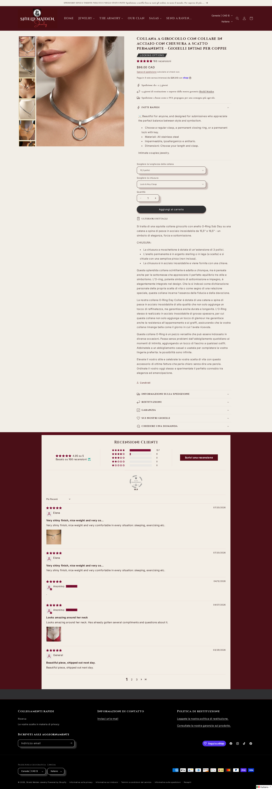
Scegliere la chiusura (147, 178)
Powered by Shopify (57, 782)
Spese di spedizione (146, 72)
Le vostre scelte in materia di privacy (39, 724)
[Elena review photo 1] (53, 537)
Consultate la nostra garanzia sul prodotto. (204, 725)
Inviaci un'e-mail (107, 718)
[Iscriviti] (71, 743)
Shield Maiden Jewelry (36, 782)
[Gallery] (71, 91)
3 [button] (137, 679)
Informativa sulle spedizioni (168, 782)
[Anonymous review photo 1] (53, 634)
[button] (237, 18)
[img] (54, 507)
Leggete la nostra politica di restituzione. (203, 718)
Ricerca (22, 718)
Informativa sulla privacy (81, 782)
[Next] (119, 91)
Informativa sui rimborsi (107, 782)
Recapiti (187, 782)
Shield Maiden (206, 91)
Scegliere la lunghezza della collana (155, 164)
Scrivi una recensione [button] (199, 457)
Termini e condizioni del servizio (136, 782)
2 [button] (132, 679)
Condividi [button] (145, 382)
